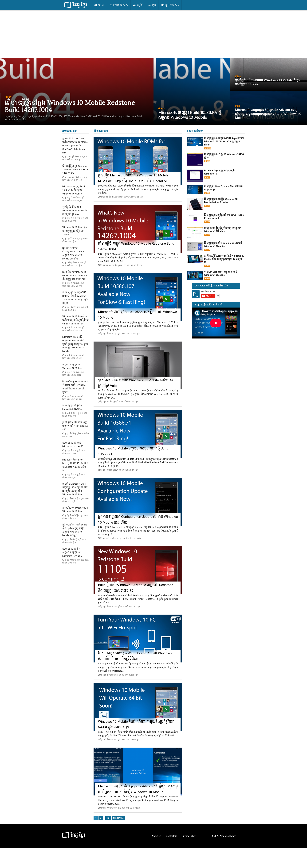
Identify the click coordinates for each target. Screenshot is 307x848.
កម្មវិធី (140, 5)
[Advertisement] (153, 33)
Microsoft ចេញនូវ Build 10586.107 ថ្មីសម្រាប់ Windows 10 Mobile (73, 190)
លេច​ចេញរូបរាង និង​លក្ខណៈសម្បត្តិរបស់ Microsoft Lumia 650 (72, 552)
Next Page (118, 818)
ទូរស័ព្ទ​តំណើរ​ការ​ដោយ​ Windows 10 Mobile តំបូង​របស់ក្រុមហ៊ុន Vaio (74, 210)
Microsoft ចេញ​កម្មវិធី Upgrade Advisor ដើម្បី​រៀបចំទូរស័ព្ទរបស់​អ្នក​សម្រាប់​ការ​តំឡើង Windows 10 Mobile (75, 344)
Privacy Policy (189, 836)
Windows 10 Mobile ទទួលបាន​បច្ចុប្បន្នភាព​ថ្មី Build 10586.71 (75, 231)
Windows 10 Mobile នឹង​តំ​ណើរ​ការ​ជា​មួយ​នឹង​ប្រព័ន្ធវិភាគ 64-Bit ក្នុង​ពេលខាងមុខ (75, 320)
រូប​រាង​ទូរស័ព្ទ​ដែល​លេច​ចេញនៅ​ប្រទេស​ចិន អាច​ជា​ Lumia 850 (75, 426)
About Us (156, 836)
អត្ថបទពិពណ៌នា (120, 5)
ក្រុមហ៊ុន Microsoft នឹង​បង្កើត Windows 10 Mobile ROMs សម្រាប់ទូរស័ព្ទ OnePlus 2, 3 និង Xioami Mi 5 (75, 145)
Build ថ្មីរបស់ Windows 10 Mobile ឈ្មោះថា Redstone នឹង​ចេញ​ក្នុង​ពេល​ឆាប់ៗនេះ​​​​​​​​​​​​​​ (74, 275)
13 (108, 818)
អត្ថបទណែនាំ (170, 5)
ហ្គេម (153, 5)
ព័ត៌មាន (101, 5)
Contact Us (171, 836)
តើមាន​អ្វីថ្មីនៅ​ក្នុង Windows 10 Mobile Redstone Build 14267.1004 (75, 170)
